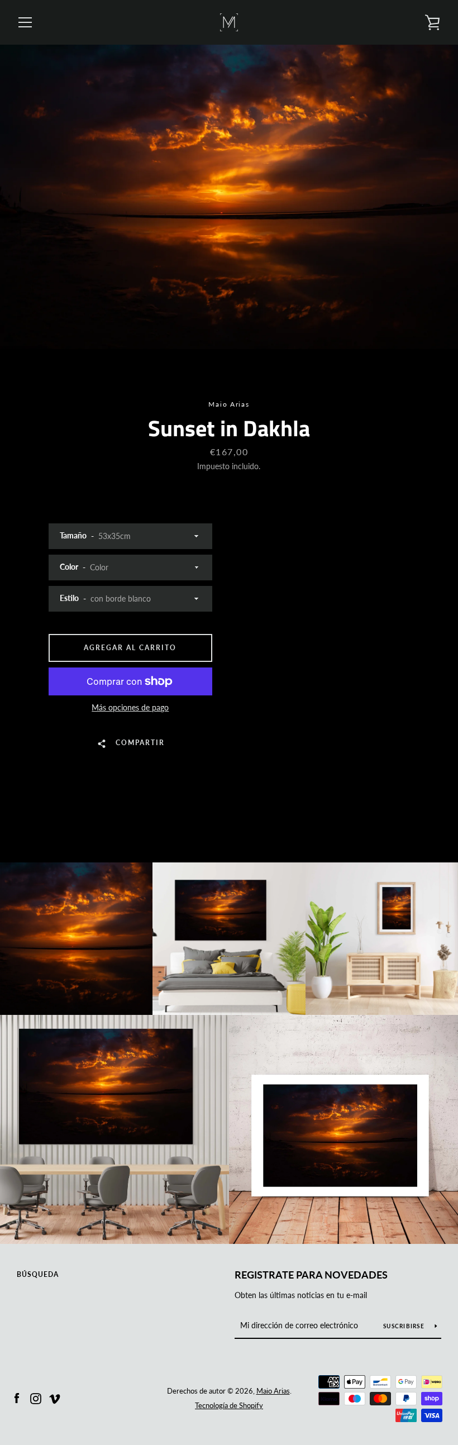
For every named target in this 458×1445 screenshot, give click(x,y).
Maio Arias (273, 1390)
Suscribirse (404, 1326)
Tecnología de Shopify (229, 1405)
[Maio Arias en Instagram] (35, 1397)
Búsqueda (38, 1274)
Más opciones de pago (130, 707)
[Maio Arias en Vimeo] (54, 1397)
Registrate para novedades (311, 1274)
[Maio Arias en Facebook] (16, 1397)
